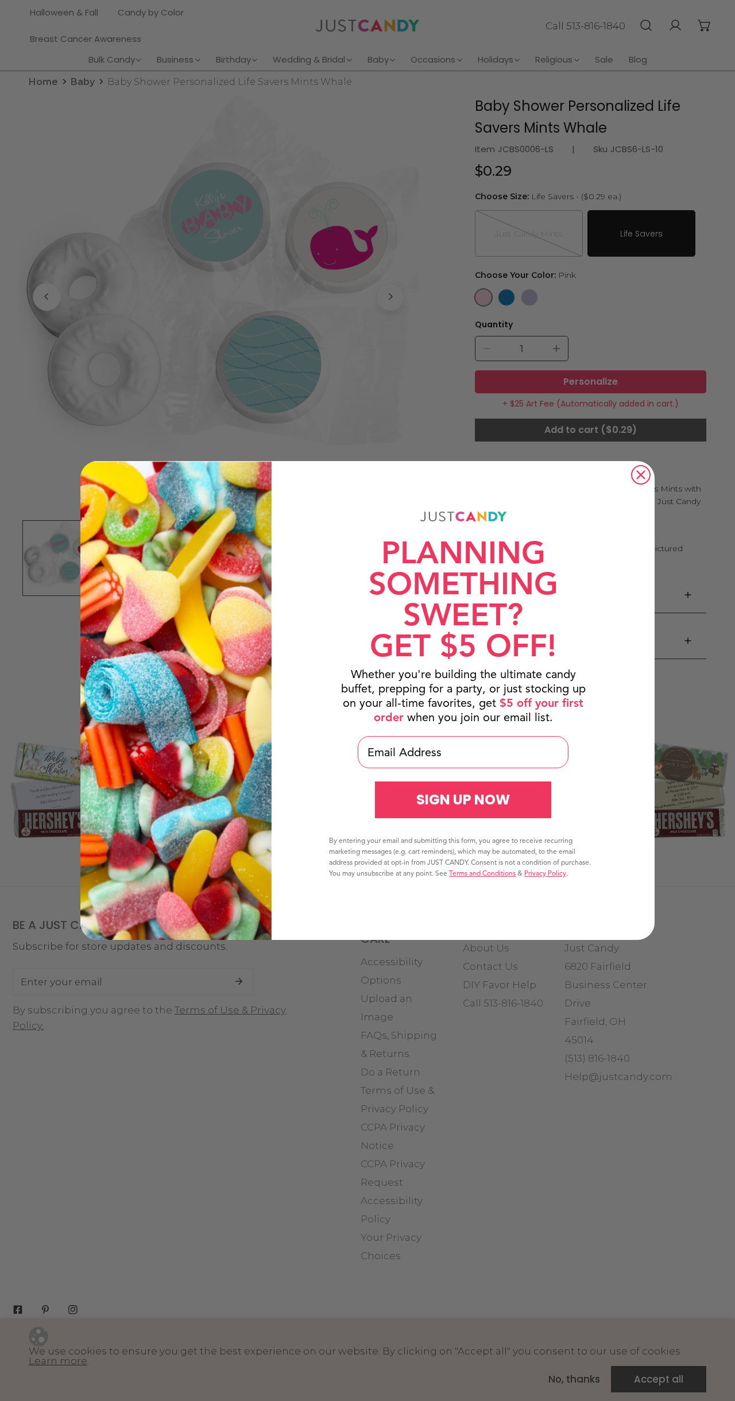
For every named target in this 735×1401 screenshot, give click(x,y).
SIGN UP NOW (463, 799)
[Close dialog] (641, 475)
